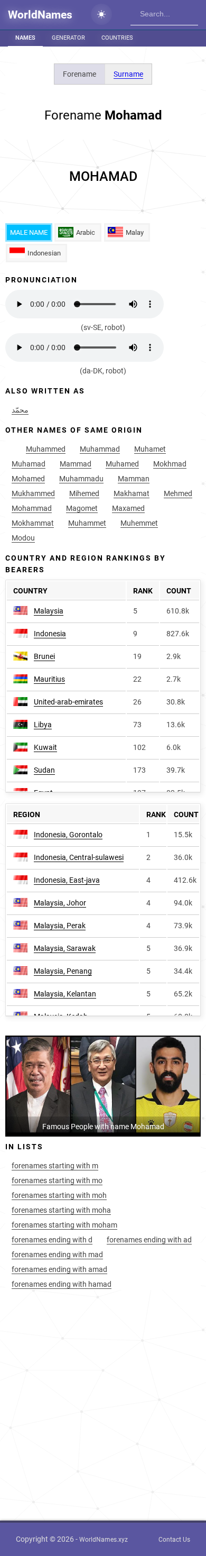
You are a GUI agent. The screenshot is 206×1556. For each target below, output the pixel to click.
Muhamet (150, 449)
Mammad (75, 464)
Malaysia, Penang (63, 971)
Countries (117, 37)
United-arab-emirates (68, 702)
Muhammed (45, 449)
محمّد (20, 410)
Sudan (44, 770)
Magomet (82, 508)
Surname (128, 74)
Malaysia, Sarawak (65, 948)
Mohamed (28, 478)
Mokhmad (169, 464)
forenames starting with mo (57, 1180)
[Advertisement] (103, 177)
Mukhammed (33, 493)
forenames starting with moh (59, 1195)
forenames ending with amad (59, 1269)
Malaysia (48, 611)
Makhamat (131, 493)
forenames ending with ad (149, 1239)
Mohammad (32, 508)
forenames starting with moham (64, 1225)
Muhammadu (81, 478)
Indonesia (50, 633)
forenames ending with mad (57, 1254)
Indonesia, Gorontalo (68, 834)
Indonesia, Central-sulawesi (79, 857)
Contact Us (174, 1539)
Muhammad (100, 449)
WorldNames (40, 14)
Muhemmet (139, 523)
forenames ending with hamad (61, 1284)
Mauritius (49, 679)
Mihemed (84, 493)
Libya (43, 724)
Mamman (133, 478)
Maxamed (128, 508)
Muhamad (28, 464)
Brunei (44, 656)
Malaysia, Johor (60, 903)
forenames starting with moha (61, 1210)
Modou (23, 538)
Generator (68, 37)
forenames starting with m (55, 1165)
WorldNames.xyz (103, 1539)
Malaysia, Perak (60, 925)
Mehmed (178, 493)
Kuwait (45, 747)
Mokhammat (33, 523)
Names (25, 37)
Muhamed (122, 464)
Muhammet (87, 523)
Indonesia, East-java (67, 880)
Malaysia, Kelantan (65, 994)
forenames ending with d (52, 1239)
